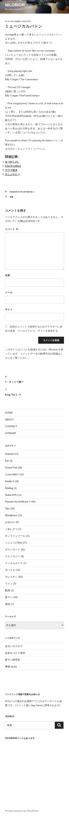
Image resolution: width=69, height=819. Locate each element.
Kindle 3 (9, 481)
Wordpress (11, 515)
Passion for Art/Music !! (22, 192)
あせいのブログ (14, 646)
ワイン (9, 583)
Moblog (9, 488)
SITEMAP (10, 433)
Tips (7, 508)
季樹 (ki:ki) (11, 666)
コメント (11, 229)
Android (9, 453)
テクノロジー (12, 556)
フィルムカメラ (14, 563)
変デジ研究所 (12, 659)
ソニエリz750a (13, 542)
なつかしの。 (12, 161)
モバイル (10, 569)
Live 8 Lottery (13, 166)
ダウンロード (12, 549)
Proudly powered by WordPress (22, 810)
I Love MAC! (12, 474)
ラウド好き (11, 170)
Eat (7, 460)
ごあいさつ (11, 529)
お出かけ (10, 522)
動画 (7, 590)
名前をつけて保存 (15, 652)
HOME (9, 412)
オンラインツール (15, 535)
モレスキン (11, 576)
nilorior (15, 5)
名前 (7, 275)
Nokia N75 (11, 495)
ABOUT (9, 419)
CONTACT (11, 426)
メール (9, 292)
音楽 (11, 197)
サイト (9, 309)
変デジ (9, 597)
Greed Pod (11, 467)
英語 (7, 604)
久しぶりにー (12, 174)
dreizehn (26, 21)
